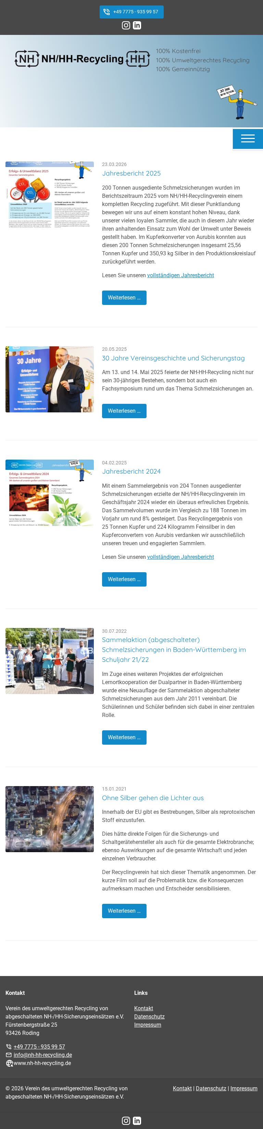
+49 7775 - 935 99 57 (135, 12)
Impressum (147, 1025)
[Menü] (248, 137)
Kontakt (143, 1008)
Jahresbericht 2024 (131, 471)
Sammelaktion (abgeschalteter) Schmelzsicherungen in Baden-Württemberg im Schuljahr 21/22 (174, 650)
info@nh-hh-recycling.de (43, 1055)
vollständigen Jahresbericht (180, 275)
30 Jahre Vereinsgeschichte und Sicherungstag (173, 358)
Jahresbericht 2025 (131, 173)
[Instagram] (126, 25)
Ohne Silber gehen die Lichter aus (153, 798)
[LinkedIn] (137, 25)
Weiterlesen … (124, 297)
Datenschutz (149, 1016)
